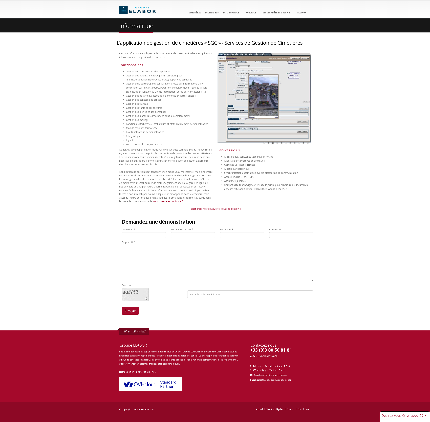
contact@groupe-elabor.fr (274, 375)
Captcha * (127, 285)
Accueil (259, 409)
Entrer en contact (134, 331)
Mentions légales (274, 409)
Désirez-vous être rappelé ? (402, 415)
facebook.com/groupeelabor (276, 379)
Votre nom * (128, 229)
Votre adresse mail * (182, 229)
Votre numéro (227, 229)
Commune (275, 229)
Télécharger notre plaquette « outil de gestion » (215, 208)
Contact (290, 409)
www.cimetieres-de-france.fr (168, 201)
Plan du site (303, 409)
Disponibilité (128, 242)
